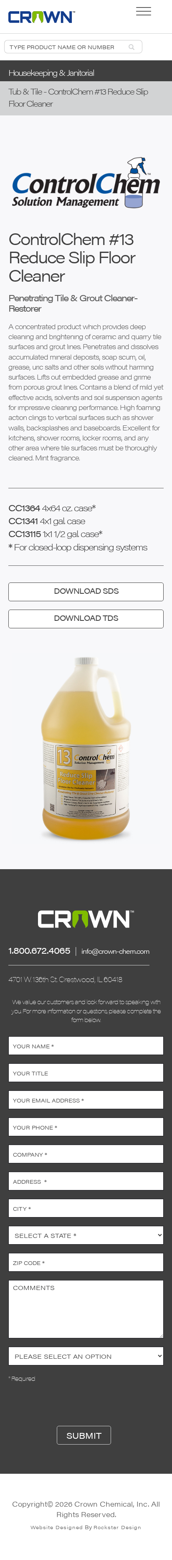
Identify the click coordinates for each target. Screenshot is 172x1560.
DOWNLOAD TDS (86, 617)
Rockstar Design (118, 1527)
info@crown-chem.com (115, 951)
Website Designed (56, 1527)
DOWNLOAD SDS (86, 590)
